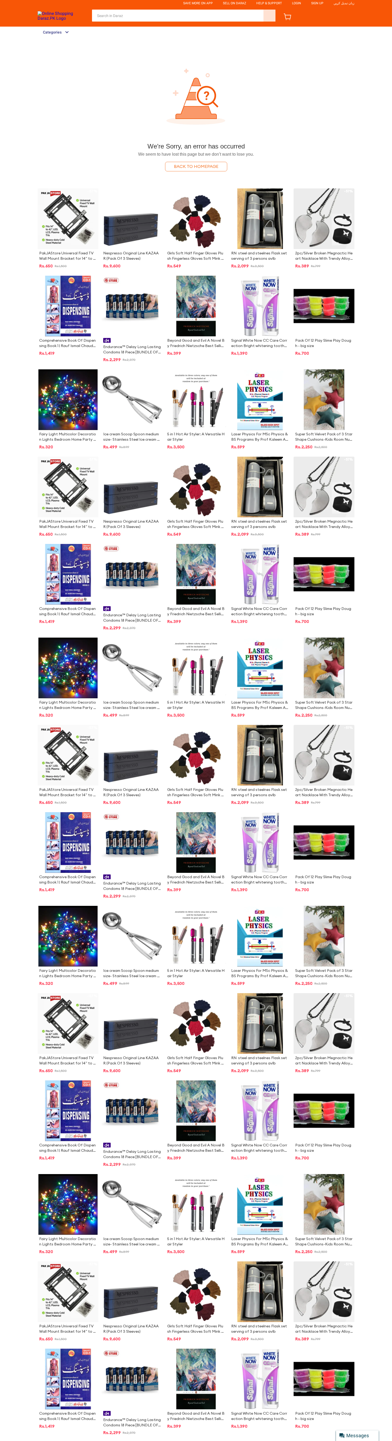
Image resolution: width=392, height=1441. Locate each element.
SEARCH (269, 16)
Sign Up (317, 3)
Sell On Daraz (234, 3)
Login (296, 3)
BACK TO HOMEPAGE (196, 166)
